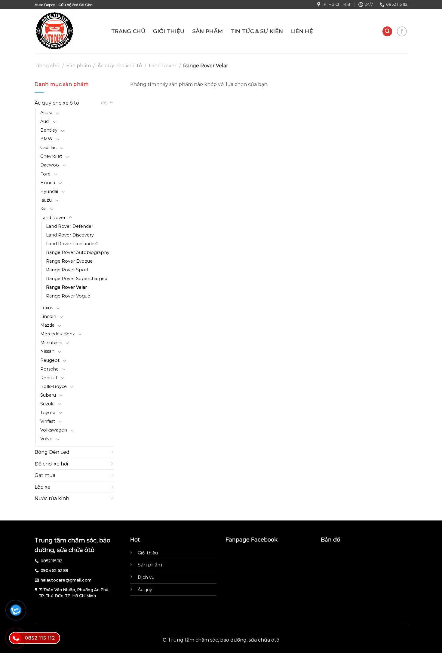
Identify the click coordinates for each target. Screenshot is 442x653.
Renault (48, 377)
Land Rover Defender (69, 226)
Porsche (49, 369)
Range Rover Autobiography (77, 252)
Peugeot (50, 360)
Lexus (46, 307)
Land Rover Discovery (70, 235)
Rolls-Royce (53, 386)
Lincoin (48, 316)
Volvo (46, 438)
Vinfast (47, 421)
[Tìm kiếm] (387, 31)
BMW (46, 139)
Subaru (48, 395)
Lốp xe (43, 487)
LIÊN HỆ (302, 31)
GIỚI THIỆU (169, 31)
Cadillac (48, 147)
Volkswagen (53, 430)
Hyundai (49, 191)
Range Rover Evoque (69, 261)
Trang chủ (47, 66)
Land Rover (162, 66)
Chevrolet (51, 156)
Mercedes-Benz (57, 334)
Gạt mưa (45, 475)
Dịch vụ (146, 577)
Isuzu (46, 200)
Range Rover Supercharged (76, 278)
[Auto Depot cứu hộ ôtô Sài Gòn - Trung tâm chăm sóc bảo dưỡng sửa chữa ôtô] (68, 31)
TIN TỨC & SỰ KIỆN (257, 31)
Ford (45, 174)
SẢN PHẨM (207, 31)
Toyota (47, 412)
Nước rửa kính (52, 498)
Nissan (47, 351)
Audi (45, 121)
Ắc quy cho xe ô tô (119, 66)
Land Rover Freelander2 (72, 243)
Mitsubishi (51, 342)
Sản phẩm (78, 66)
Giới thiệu (148, 553)
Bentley (48, 130)
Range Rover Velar (66, 287)
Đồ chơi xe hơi (51, 464)
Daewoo (49, 165)
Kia (43, 209)
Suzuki (47, 404)
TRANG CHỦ (128, 31)
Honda (47, 182)
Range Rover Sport (67, 270)
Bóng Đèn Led (52, 452)
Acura (46, 112)
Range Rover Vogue (68, 296)
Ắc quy (145, 589)
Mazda (47, 325)
